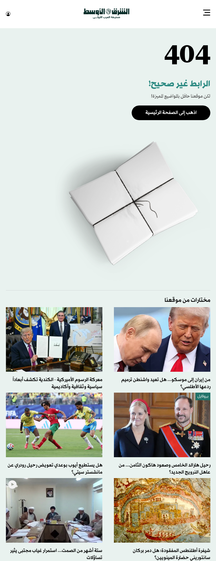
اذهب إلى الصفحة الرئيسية (171, 112)
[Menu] (206, 13)
